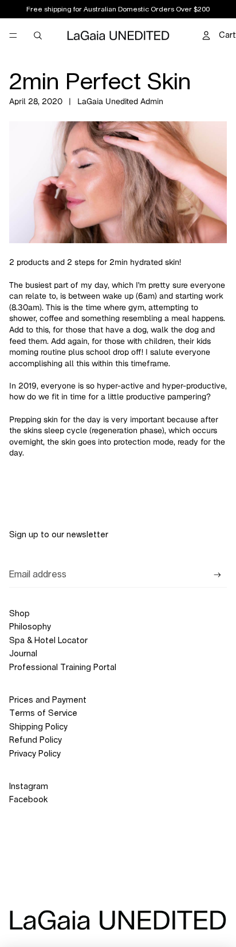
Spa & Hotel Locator (48, 641)
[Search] (37, 35)
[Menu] (13, 35)
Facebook (28, 800)
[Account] (206, 35)
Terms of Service (43, 714)
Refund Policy (35, 740)
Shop (19, 614)
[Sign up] (217, 575)
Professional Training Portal (62, 668)
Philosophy (30, 627)
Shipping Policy (38, 727)
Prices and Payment (47, 700)
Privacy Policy (35, 754)
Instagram (28, 787)
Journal (23, 654)
